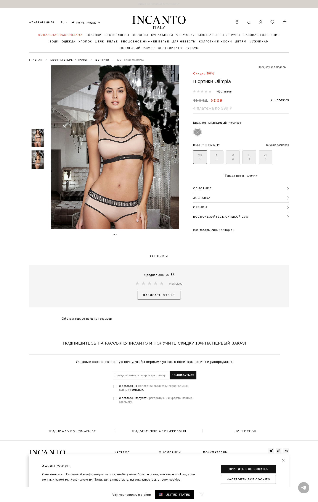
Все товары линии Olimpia (212, 230)
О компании (170, 452)
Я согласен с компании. (153, 387)
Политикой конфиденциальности (90, 474)
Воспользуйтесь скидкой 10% (221, 216)
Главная (36, 59)
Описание (202, 188)
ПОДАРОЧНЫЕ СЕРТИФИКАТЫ (159, 430)
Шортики (102, 59)
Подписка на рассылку (72, 430)
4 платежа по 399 (212, 108)
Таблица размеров (277, 145)
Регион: (86, 22)
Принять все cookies (248, 469)
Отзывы (200, 207)
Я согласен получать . (156, 399)
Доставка (201, 197)
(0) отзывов (224, 91)
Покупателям (215, 452)
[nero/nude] (197, 132)
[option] (159, 4)
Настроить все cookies (248, 479)
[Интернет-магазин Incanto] (159, 22)
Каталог (122, 452)
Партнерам (245, 430)
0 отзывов (175, 283)
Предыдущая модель (272, 67)
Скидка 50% (203, 73)
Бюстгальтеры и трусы (69, 59)
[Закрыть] (283, 460)
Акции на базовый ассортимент (159, 4)
